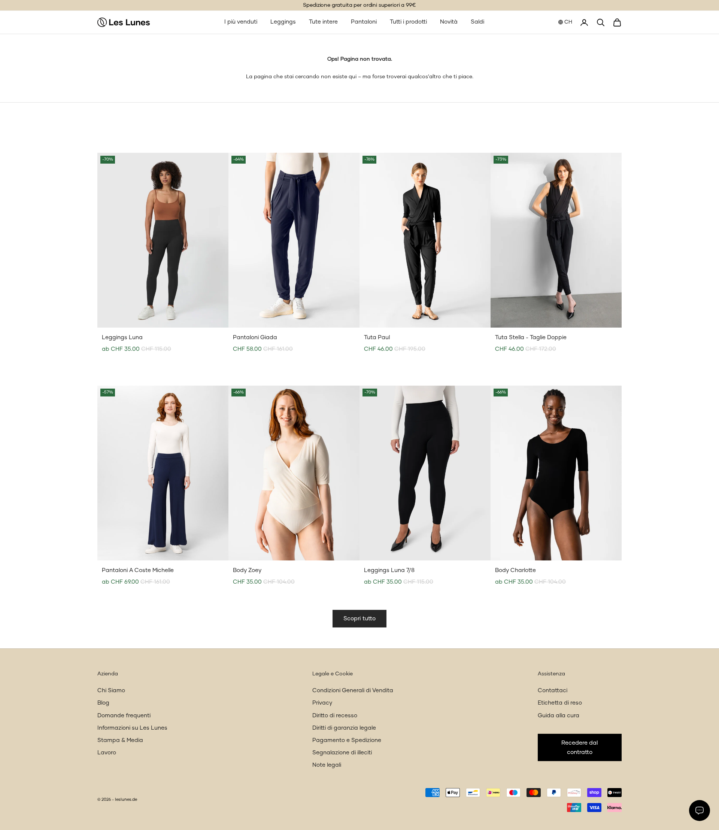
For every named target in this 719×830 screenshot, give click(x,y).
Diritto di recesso (334, 715)
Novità (449, 22)
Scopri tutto (359, 618)
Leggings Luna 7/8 (389, 570)
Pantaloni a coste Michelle (138, 570)
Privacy (322, 703)
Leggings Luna (122, 337)
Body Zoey (247, 570)
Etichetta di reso (560, 703)
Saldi (477, 22)
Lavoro (106, 752)
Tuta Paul (377, 337)
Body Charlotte (515, 570)
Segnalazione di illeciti (342, 752)
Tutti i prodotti (408, 22)
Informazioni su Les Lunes (132, 728)
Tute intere (323, 22)
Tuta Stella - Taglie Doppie (531, 337)
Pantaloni (364, 22)
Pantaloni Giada (255, 337)
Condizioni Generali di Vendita (352, 690)
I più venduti (240, 22)
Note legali (326, 765)
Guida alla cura (558, 715)
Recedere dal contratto (579, 747)
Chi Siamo (111, 690)
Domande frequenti (124, 715)
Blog (103, 703)
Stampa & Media (120, 740)
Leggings (283, 22)
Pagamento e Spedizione (346, 740)
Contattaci (552, 690)
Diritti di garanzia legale (344, 728)
